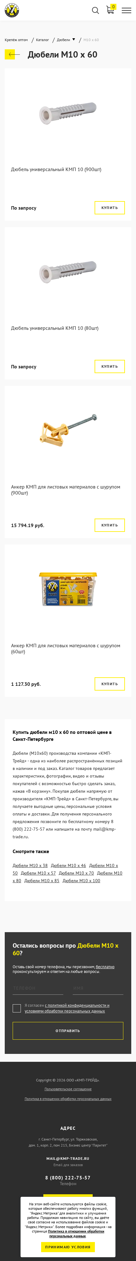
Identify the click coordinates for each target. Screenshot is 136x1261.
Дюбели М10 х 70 (76, 873)
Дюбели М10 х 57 (38, 873)
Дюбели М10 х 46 (68, 865)
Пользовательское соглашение (68, 1089)
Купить (110, 207)
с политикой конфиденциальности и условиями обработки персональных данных (67, 1008)
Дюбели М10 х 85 (41, 880)
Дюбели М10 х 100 (81, 880)
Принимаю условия (67, 1247)
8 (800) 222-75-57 (68, 1178)
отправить (68, 1030)
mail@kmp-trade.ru (68, 1158)
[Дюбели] (12, 54)
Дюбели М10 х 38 (30, 865)
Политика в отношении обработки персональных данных (68, 1099)
